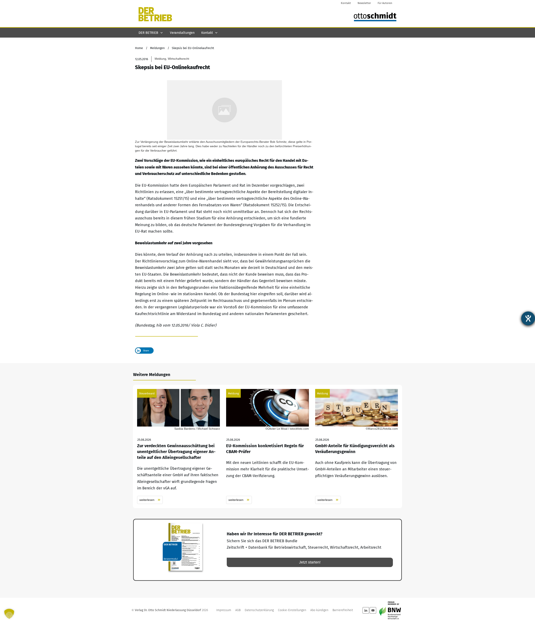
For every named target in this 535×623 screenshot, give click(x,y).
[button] (9, 614)
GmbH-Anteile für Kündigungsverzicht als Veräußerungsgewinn (356, 446)
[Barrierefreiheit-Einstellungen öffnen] (528, 318)
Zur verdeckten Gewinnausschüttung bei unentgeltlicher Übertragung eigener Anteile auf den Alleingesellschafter (178, 446)
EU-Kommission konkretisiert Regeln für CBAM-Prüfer (267, 446)
